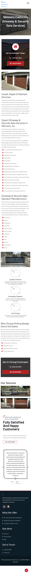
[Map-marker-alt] (8, 507)
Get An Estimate (15, 63)
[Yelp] (4, 507)
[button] (3, 467)
